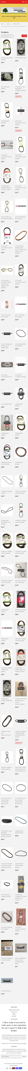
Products (8, 23)
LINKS (14, 1014)
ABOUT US (14, 1012)
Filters (24, 35)
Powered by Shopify (13, 1065)
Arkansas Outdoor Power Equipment (15, 1063)
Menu (4, 2)
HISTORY (14, 1016)
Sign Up (24, 1056)
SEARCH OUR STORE (14, 1010)
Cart (25, 2)
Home (2, 23)
